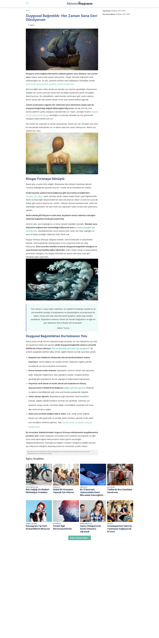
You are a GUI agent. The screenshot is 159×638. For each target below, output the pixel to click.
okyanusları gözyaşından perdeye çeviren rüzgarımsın (50, 84)
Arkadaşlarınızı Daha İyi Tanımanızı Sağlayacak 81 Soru (119, 529)
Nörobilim (57, 523)
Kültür (110, 523)
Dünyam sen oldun (34, 196)
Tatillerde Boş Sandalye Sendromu (119, 491)
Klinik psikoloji (86, 523)
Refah (28, 10)
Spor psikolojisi (32, 487)
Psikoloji (56, 487)
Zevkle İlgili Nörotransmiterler (62, 527)
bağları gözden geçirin (74, 388)
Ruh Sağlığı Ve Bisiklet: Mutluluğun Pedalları (38, 491)
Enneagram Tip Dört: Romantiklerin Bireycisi (38, 527)
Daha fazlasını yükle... (79, 538)
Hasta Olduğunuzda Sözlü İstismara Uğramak (90, 529)
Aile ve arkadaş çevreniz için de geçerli (70, 348)
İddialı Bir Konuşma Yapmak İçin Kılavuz (63, 491)
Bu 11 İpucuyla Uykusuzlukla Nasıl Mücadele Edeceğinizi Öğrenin (91, 492)
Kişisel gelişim (31, 523)
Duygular (111, 487)
